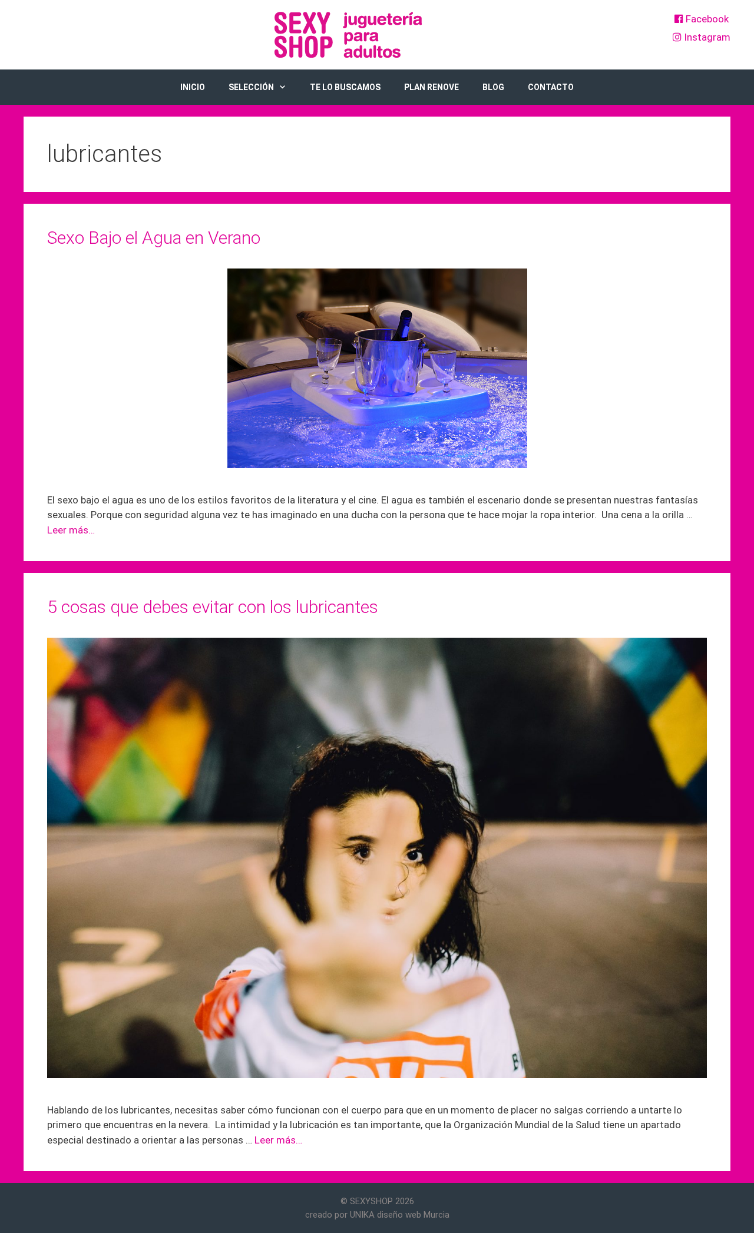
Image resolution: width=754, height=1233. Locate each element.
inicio (192, 87)
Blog (493, 87)
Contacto (551, 87)
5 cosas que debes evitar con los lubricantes (212, 606)
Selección (251, 87)
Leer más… (71, 530)
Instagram (706, 37)
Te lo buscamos (345, 87)
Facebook (706, 19)
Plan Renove (431, 87)
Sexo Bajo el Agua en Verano (153, 237)
